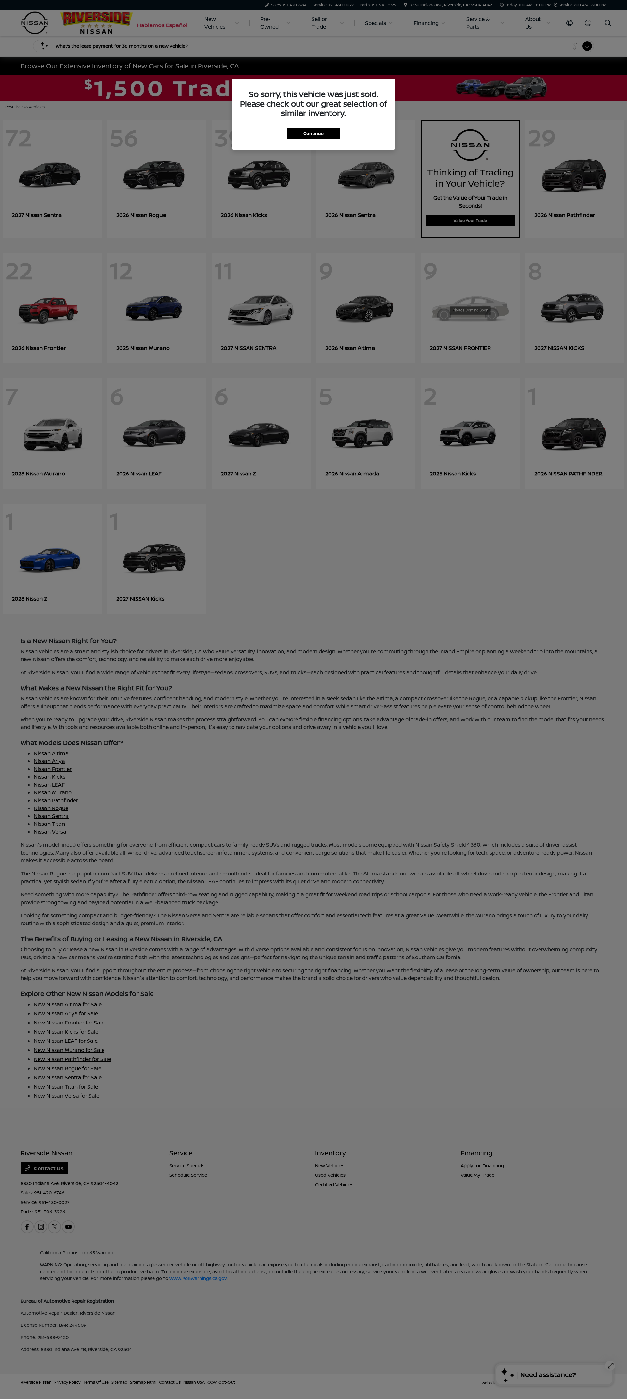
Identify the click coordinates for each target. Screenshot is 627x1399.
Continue (313, 133)
